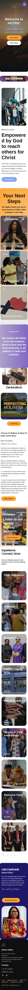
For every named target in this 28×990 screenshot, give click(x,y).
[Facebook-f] (3, 975)
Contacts (5, 982)
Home (3, 980)
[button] (24, 983)
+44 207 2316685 (7, 969)
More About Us (9, 179)
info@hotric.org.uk (7, 972)
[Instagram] (6, 975)
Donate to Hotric (17, 982)
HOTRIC (3, 985)
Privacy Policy (12, 980)
